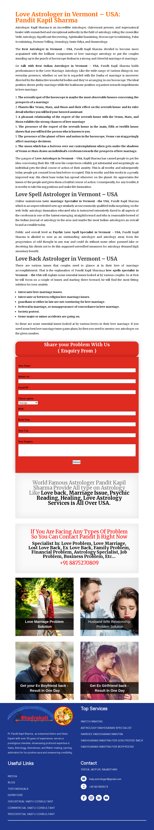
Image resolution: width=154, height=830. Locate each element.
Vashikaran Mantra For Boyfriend (107, 746)
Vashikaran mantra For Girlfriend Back (112, 740)
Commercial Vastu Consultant (31, 807)
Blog (11, 782)
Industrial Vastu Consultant (30, 801)
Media (12, 776)
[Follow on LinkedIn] (99, 798)
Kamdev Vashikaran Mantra (102, 734)
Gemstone (15, 795)
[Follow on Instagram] (91, 798)
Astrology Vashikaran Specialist (106, 727)
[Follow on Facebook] (84, 798)
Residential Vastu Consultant (31, 814)
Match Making (92, 721)
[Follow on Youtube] (106, 798)
